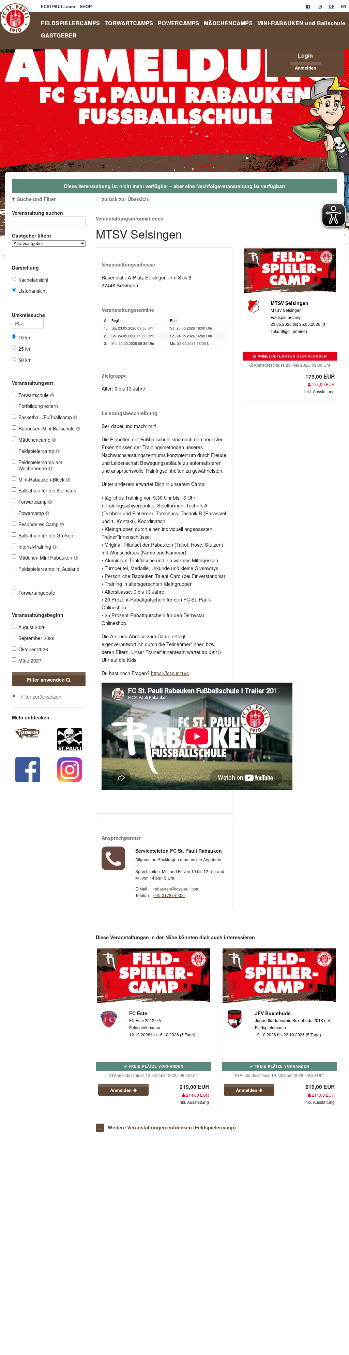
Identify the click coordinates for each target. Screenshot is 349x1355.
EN (343, 6)
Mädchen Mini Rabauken (46, 557)
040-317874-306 (169, 895)
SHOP (86, 6)
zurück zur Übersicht (126, 199)
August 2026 (32, 627)
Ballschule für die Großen (45, 535)
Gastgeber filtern (31, 235)
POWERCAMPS (178, 23)
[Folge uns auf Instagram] (69, 769)
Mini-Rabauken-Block (42, 479)
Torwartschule (34, 395)
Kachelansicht (33, 279)
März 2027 (30, 660)
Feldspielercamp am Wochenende (40, 465)
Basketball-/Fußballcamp (45, 417)
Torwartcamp (33, 501)
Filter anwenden (46, 679)
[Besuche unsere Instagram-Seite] (320, 6)
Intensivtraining (35, 546)
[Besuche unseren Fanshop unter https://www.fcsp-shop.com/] (69, 738)
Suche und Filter (36, 199)
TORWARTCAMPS (129, 23)
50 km (25, 359)
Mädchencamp (35, 439)
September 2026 (36, 638)
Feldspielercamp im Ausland (48, 568)
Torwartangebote (36, 592)
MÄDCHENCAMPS (228, 23)
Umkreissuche (28, 314)
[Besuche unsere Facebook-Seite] (308, 6)
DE (331, 6)
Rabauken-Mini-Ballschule (47, 428)
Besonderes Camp (39, 524)
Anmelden (305, 67)
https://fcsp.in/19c (170, 672)
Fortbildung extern (38, 405)
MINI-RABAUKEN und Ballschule (301, 23)
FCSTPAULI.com (58, 6)
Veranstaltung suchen (37, 212)
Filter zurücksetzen (40, 696)
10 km (25, 337)
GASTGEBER (59, 35)
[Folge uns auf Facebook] (27, 769)
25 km (25, 348)
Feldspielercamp (37, 450)
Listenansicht (32, 290)
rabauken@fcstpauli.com (176, 889)
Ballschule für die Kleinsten (47, 490)
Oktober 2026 (33, 649)
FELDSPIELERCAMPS (70, 23)
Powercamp (31, 512)
